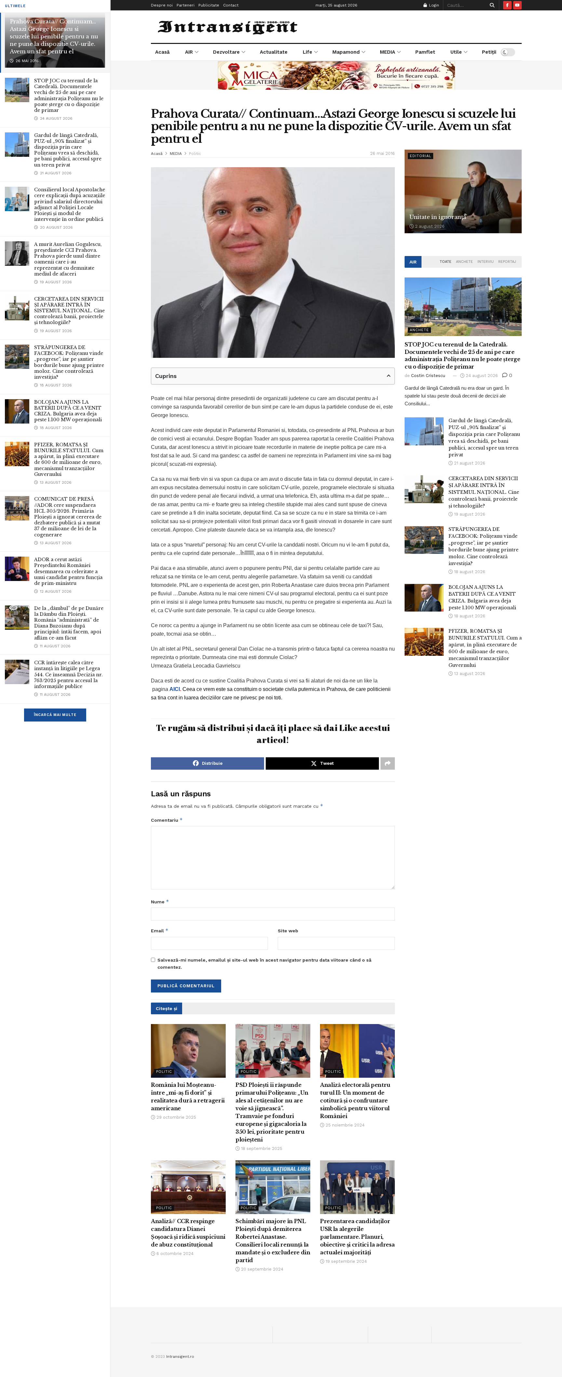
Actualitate (274, 52)
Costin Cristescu (428, 375)
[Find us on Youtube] (517, 5)
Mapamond (346, 52)
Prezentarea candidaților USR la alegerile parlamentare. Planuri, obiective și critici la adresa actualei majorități (357, 1237)
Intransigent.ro (180, 1356)
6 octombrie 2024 (174, 1253)
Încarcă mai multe (55, 715)
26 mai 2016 (382, 153)
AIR (189, 52)
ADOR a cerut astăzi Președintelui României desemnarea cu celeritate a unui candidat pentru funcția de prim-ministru (68, 571)
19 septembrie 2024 (345, 1261)
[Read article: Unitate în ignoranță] (463, 191)
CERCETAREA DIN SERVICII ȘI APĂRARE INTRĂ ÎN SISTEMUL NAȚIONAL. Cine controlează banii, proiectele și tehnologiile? (69, 311)
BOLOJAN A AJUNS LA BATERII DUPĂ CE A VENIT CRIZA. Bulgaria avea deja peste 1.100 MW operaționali (68, 411)
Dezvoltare (226, 52)
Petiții (489, 52)
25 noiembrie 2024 (344, 1125)
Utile (456, 52)
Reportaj (507, 262)
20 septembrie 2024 (261, 1269)
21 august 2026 (469, 463)
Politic (195, 153)
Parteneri (185, 5)
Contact (230, 5)
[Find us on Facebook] (507, 5)
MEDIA (387, 52)
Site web (288, 930)
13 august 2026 (469, 673)
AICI (174, 689)
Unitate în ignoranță (437, 217)
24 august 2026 (481, 375)
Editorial (420, 156)
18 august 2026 (469, 571)
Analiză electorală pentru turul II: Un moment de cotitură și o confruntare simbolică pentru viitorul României (355, 1100)
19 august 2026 (469, 514)
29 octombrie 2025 (175, 1117)
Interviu (485, 262)
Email (159, 930)
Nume (160, 901)
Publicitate (208, 5)
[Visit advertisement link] (336, 75)
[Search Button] (491, 5)
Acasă (162, 52)
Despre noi (162, 5)
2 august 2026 (429, 226)
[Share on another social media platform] (388, 763)
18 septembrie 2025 (261, 1148)
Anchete (464, 262)
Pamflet (425, 52)
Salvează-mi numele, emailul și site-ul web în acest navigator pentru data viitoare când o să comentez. (264, 963)
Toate (445, 262)
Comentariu (167, 820)
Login (433, 5)
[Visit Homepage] (228, 26)
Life (307, 52)
